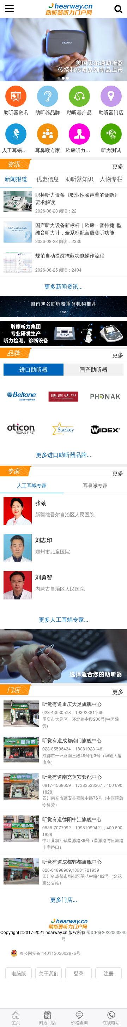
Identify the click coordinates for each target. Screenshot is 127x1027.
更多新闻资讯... (63, 286)
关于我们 (49, 973)
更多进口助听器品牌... (63, 455)
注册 (109, 973)
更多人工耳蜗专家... (63, 619)
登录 (79, 973)
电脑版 (18, 973)
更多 (117, 166)
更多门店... (63, 899)
